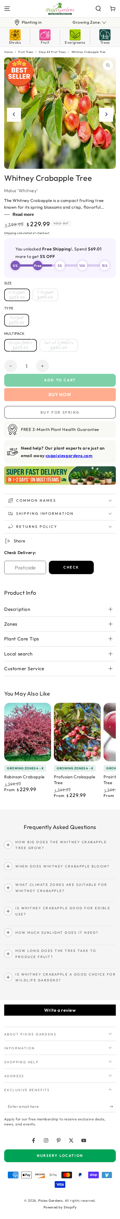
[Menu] (7, 8)
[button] (98, 8)
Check (71, 567)
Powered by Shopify (60, 1207)
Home (8, 52)
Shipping (10, 233)
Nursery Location (60, 1155)
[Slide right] (106, 115)
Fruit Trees (25, 52)
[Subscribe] (112, 1107)
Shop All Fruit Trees (52, 52)
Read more (23, 214)
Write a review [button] (60, 1010)
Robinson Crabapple (24, 776)
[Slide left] (14, 115)
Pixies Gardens (50, 1200)
